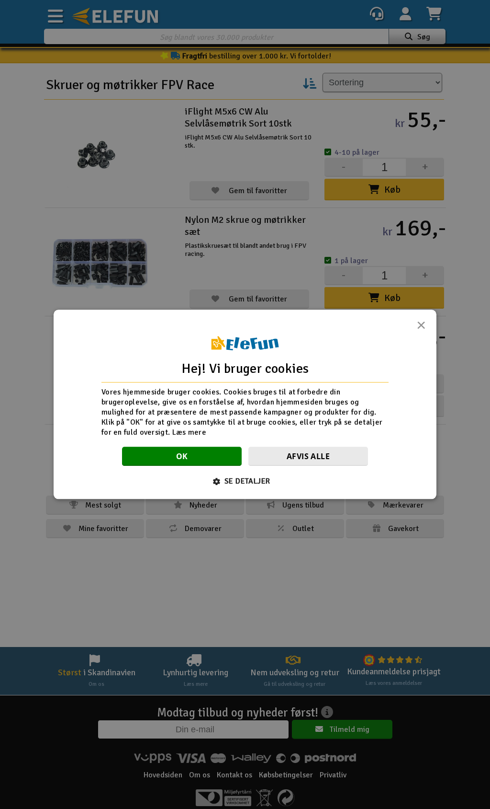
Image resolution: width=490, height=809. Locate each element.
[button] (245, 481)
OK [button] (182, 456)
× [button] (421, 328)
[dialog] (245, 404)
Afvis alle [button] (308, 456)
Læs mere (189, 432)
